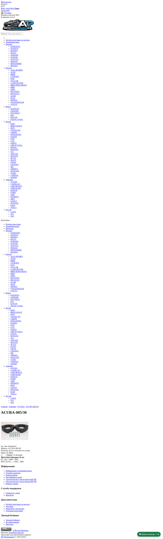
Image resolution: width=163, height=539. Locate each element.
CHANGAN (15, 130)
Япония (9, 44)
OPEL (13, 89)
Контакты (10, 495)
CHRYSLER (16, 188)
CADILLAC (15, 184)
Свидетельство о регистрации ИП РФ (21, 482)
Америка (9, 180)
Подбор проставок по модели (18, 40)
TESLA (14, 208)
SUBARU (14, 55)
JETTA (13, 158)
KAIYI (13, 160)
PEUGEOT (15, 92)
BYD (13, 128)
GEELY (14, 143)
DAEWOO (15, 109)
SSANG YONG (17, 119)
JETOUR (14, 156)
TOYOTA (14, 59)
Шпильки (10, 229)
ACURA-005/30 (32, 407)
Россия (8, 210)
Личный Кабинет (13, 520)
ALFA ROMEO (17, 70)
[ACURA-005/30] (14, 444)
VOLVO (14, 104)
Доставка (9, 506)
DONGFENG (16, 135)
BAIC (13, 124)
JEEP (13, 199)
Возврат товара (12, 484)
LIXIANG (15, 165)
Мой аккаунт (6, 2)
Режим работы (12, 475)
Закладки (9, 524)
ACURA (14, 182)
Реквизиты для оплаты (15, 509)
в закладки (18, 455)
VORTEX (14, 175)
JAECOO (14, 154)
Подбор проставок (13, 224)
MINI (13, 87)
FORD (13, 193)
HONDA (14, 51)
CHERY (14, 132)
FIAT (13, 79)
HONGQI (14, 150)
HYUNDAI (15, 113)
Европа (9, 68)
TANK (13, 173)
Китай (8, 122)
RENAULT (15, 94)
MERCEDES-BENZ (19, 85)
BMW (13, 74)
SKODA (14, 100)
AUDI (13, 72)
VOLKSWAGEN (17, 102)
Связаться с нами (13, 493)
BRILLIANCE (16, 126)
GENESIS (14, 111)
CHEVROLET (16, 186)
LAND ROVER (17, 83)
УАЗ (12, 216)
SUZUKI (14, 57)
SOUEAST (15, 171)
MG (12, 167)
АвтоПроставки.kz (16, 533)
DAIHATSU (15, 46)
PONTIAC (15, 203)
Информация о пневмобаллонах (19, 471)
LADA (13, 212)
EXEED (14, 137)
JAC (12, 152)
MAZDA (14, 66)
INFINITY (15, 197)
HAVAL (14, 147)
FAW (13, 139)
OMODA (14, 169)
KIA (12, 115)
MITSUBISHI (16, 64)
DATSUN (14, 49)
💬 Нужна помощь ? (148, 534)
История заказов (12, 522)
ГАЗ (12, 214)
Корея (8, 107)
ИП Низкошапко (7, 537)
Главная (4, 407)
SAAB (13, 96)
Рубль (12, 8)
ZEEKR (14, 177)
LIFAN (13, 162)
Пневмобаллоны (12, 42)
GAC (13, 141)
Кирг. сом (5, 8)
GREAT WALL (17, 145)
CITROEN (15, 77)
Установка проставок (14, 511)
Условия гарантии (13, 473)
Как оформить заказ (14, 477)
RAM (13, 205)
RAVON (14, 117)
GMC (13, 195)
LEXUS (14, 201)
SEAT (13, 98)
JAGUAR (14, 81)
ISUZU (13, 53)
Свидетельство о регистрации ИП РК (21, 479)
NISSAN (14, 61)
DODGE (14, 190)
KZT (3, 6)
